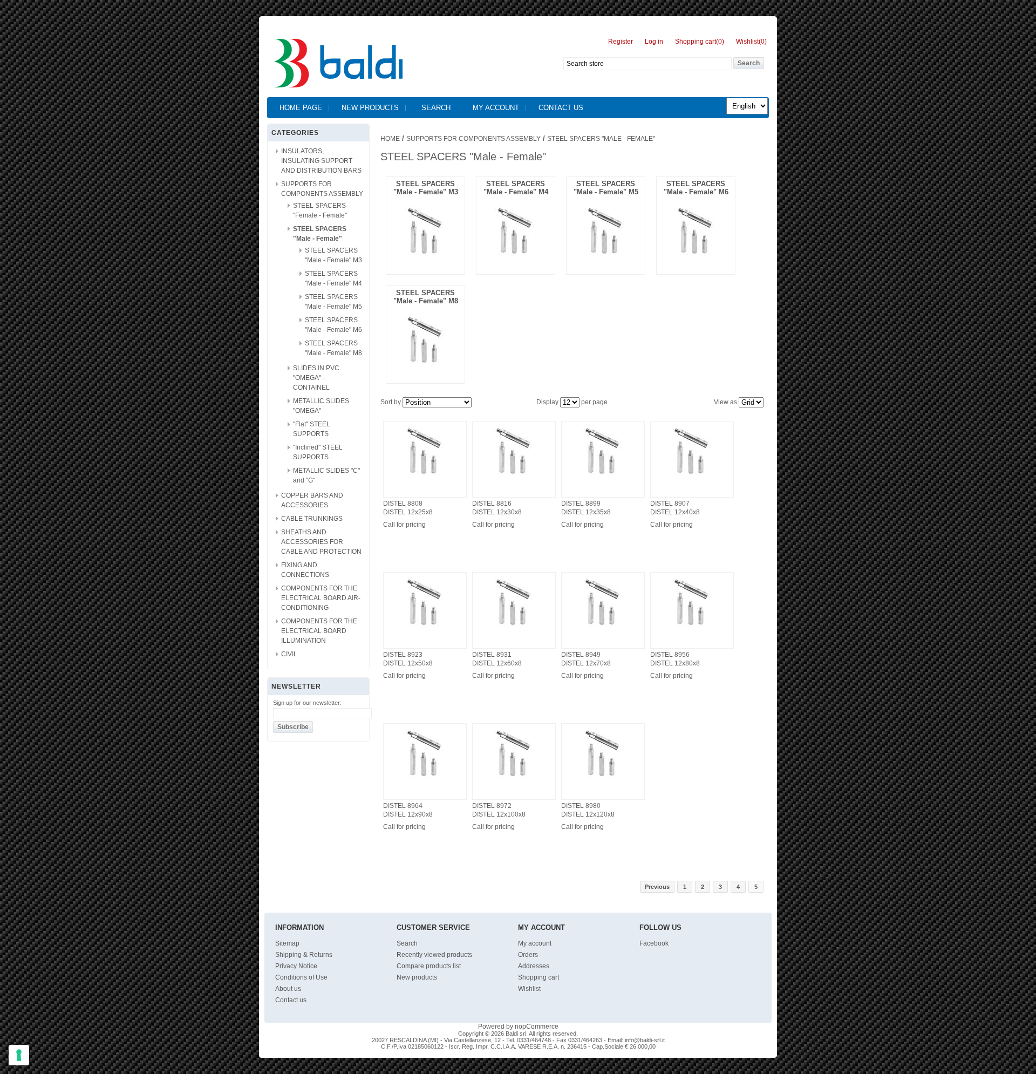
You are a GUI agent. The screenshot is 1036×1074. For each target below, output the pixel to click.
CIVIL (289, 654)
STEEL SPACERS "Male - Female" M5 (606, 188)
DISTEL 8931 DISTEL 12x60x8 (497, 659)
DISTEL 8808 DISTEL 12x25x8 (408, 508)
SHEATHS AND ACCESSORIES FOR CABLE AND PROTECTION (321, 541)
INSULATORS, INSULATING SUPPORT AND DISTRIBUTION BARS (321, 160)
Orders (528, 955)
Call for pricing (404, 524)
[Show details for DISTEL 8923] (424, 627)
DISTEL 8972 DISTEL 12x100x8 (499, 810)
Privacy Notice (296, 966)
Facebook (654, 943)
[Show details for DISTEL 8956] (692, 627)
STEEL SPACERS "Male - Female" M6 (696, 188)
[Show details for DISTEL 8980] (603, 778)
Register (620, 41)
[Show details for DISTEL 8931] (514, 627)
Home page (301, 108)
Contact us (561, 108)
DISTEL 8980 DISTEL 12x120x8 (588, 810)
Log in (654, 41)
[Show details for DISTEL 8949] (603, 627)
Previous (657, 886)
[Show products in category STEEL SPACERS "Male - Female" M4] (515, 252)
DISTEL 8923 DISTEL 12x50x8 (408, 659)
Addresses (533, 966)
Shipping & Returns (303, 955)
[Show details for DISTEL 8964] (424, 778)
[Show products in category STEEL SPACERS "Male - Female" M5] (605, 252)
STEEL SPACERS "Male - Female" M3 (425, 188)
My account (496, 108)
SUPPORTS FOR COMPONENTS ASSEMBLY (473, 138)
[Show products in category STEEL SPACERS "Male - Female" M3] (425, 252)
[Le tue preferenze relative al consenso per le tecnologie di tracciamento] (19, 1055)
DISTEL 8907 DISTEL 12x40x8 (675, 508)
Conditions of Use (301, 977)
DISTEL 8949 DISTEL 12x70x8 (586, 659)
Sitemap (287, 943)
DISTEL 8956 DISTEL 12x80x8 (675, 659)
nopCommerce (536, 1026)
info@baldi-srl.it (645, 1040)
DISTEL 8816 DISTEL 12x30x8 (497, 508)
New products (370, 108)
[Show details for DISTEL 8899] (603, 476)
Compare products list (429, 966)
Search (436, 108)
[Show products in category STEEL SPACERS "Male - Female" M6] (696, 252)
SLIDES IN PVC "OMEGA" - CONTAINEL (316, 377)
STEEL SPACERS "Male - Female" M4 (515, 188)
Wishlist (529, 989)
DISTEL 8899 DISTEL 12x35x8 (586, 508)
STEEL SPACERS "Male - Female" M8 (425, 297)
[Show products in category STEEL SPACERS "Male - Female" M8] (425, 361)
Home (390, 138)
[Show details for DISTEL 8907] (692, 476)
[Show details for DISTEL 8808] (424, 476)
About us (288, 989)
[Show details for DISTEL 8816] (514, 476)
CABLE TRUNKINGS (312, 518)
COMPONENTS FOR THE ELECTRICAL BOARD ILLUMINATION (319, 630)
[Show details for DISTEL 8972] (514, 778)
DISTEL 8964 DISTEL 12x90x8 (408, 810)
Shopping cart (538, 977)
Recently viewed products (434, 955)
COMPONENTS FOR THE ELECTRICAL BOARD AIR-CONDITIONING (320, 597)
